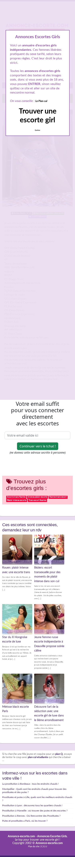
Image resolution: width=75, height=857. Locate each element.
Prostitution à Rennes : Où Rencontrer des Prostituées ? (31, 816)
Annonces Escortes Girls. (52, 836)
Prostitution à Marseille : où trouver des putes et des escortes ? (34, 810)
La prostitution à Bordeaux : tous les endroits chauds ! (30, 784)
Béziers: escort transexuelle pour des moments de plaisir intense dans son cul (47, 574)
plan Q (59, 754)
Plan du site (33, 846)
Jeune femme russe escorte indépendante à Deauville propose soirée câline (49, 644)
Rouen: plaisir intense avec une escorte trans (16, 570)
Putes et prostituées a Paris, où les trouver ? (24, 821)
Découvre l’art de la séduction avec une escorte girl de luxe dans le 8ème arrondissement (49, 713)
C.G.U (44, 846)
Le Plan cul (41, 101)
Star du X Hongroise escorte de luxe (14, 639)
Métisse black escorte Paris (15, 709)
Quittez (37, 130)
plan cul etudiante (38, 757)
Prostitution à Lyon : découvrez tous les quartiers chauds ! (32, 805)
